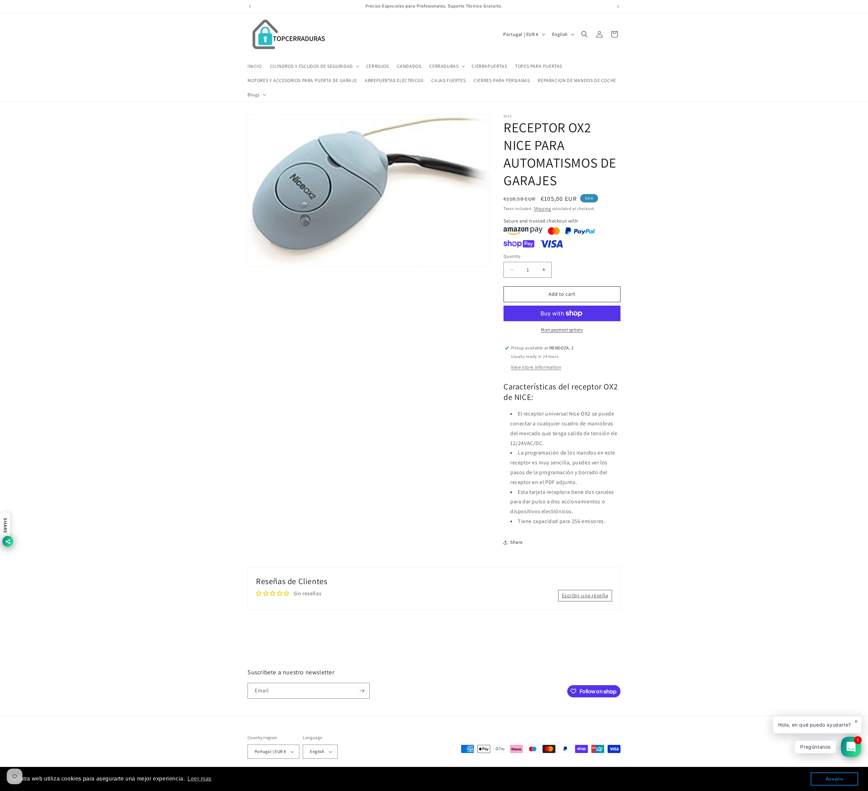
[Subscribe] (361, 691)
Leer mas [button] (200, 779)
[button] (314, 66)
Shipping (542, 208)
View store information (536, 367)
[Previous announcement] (249, 6)
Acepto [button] (835, 779)
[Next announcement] (618, 6)
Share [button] (516, 542)
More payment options (562, 329)
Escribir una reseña (585, 595)
